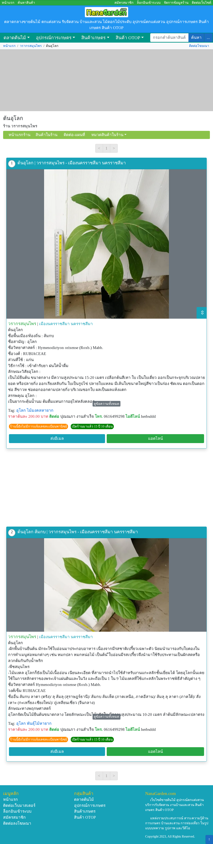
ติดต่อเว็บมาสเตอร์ (19, 805)
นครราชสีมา (82, 324)
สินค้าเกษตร (93, 37)
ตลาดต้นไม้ (15, 37)
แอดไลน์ (155, 438)
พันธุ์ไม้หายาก (39, 723)
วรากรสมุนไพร (31, 46)
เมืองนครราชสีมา (54, 324)
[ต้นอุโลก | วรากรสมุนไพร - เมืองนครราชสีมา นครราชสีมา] (106, 244)
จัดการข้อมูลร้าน (176, 2)
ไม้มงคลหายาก (40, 410)
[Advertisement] (106, 80)
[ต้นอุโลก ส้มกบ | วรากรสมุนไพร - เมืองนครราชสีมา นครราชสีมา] (106, 585)
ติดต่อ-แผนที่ (74, 135)
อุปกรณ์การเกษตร (54, 37)
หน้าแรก (8, 2)
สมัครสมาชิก (124, 2)
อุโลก (21, 410)
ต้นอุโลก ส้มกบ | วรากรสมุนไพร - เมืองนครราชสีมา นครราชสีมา (77, 531)
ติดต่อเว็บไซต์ (201, 2)
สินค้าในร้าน (46, 135)
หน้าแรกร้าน (19, 135)
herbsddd (148, 416)
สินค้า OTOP (128, 37)
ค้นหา (196, 37)
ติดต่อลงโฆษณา (17, 823)
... (208, 37)
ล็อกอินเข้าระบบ (149, 2)
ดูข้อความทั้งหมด (106, 403)
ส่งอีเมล (57, 438)
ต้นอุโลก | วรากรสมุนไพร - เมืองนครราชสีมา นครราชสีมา (71, 162)
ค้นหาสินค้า (26, 2)
